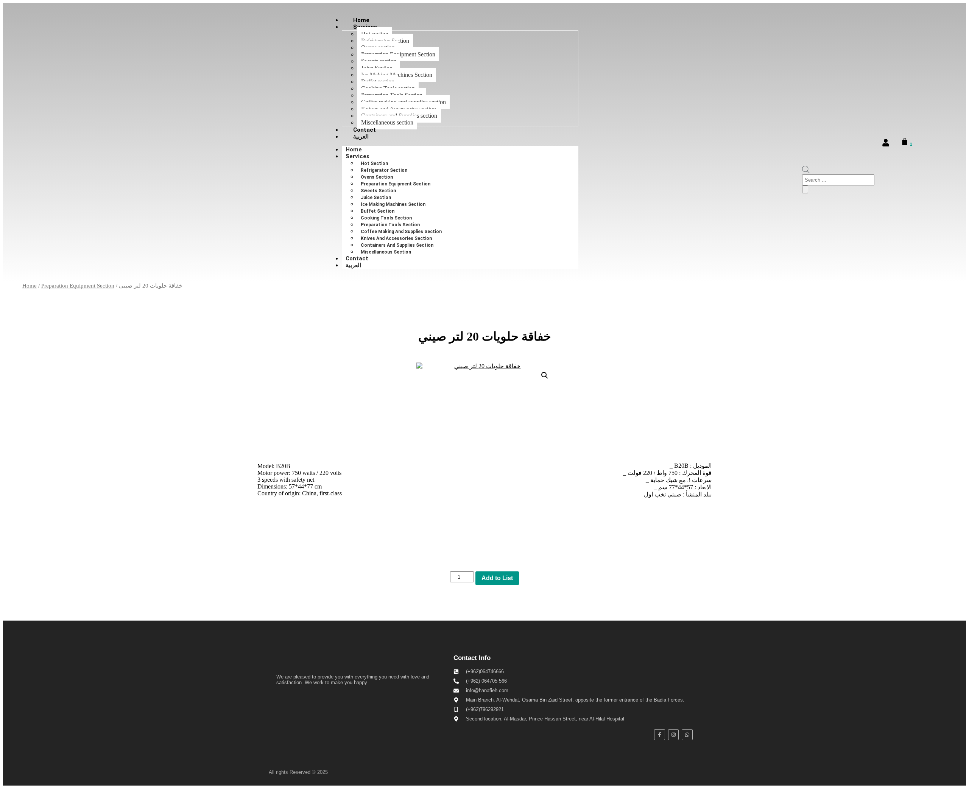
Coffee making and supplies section (401, 231)
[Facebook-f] (659, 734)
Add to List (497, 578)
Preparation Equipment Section (395, 184)
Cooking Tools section (386, 218)
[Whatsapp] (687, 734)
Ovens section (377, 177)
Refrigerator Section (384, 170)
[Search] (805, 189)
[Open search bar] (806, 171)
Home (361, 20)
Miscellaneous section (387, 122)
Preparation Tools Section (390, 224)
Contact (364, 129)
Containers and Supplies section (397, 245)
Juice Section (376, 197)
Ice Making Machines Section (393, 204)
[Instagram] (673, 734)
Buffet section (377, 211)
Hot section (374, 163)
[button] (544, 375)
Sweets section (378, 190)
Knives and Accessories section (396, 238)
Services (357, 156)
